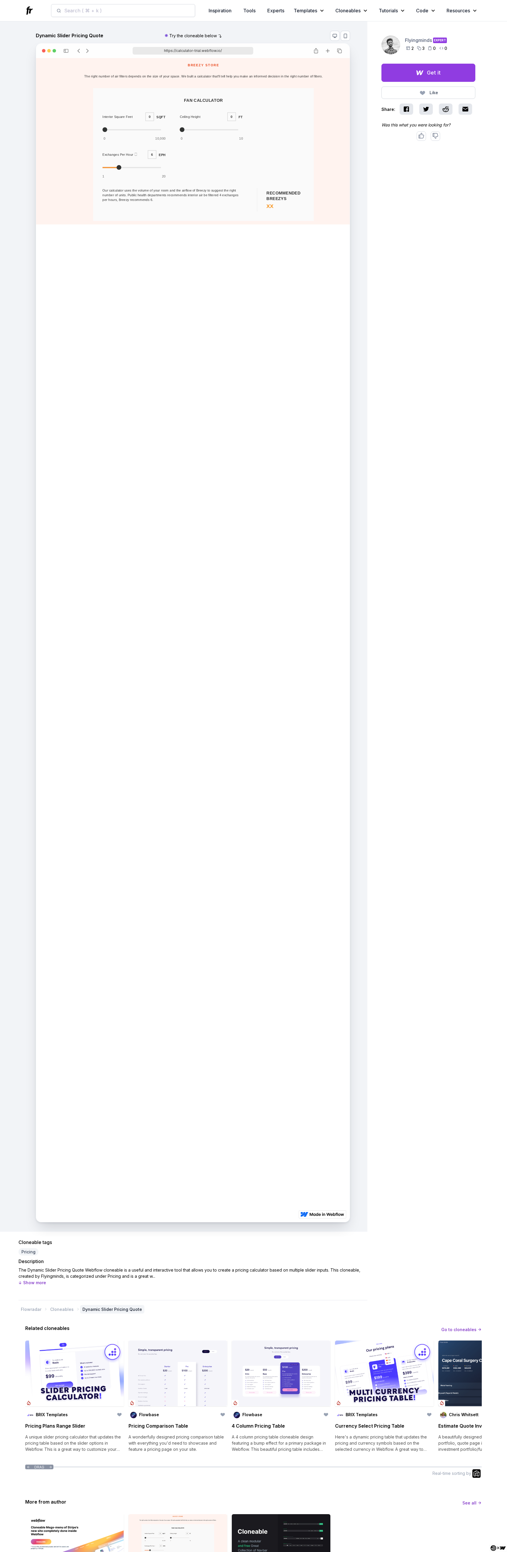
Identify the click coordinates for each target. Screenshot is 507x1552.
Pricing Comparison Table (158, 1426)
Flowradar (31, 1309)
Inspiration (220, 10)
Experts (275, 10)
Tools (249, 10)
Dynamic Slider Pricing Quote (112, 1309)
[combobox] (123, 10)
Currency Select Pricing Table (369, 1426)
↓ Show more (32, 1282)
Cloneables (62, 1309)
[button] (310, 10)
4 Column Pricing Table (258, 1426)
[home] (30, 10)
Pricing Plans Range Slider (55, 1426)
